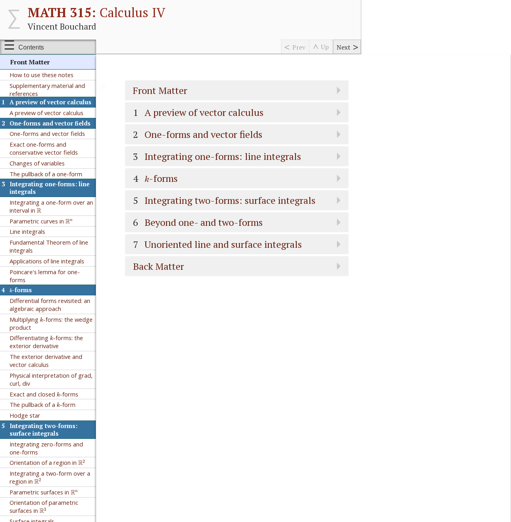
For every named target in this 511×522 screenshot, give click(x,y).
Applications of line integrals (47, 261)
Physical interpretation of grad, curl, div (51, 379)
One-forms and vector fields (47, 133)
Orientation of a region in (47, 462)
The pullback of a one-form (46, 174)
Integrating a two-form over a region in (50, 477)
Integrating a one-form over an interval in (51, 206)
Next (344, 47)
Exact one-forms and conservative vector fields (44, 148)
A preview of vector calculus (46, 113)
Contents (31, 47)
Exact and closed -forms (44, 393)
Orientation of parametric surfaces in (44, 506)
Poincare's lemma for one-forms (45, 276)
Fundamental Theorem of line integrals (49, 246)
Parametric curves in (41, 220)
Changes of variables (37, 163)
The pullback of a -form (42, 403)
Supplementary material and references (47, 90)
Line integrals (27, 231)
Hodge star (25, 415)
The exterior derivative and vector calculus (46, 361)
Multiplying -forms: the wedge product (51, 322)
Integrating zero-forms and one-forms (46, 448)
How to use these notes (41, 75)
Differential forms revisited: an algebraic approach (50, 305)
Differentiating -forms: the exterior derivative (46, 341)
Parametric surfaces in (43, 491)
